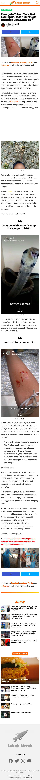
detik (22, 171)
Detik (10, 191)
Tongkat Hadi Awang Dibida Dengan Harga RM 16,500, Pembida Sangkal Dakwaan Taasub (23, 633)
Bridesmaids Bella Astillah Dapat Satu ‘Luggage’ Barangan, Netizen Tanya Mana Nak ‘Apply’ (24, 616)
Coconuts (14, 102)
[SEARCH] (37, 2)
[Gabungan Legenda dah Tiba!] (5, 706)
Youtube (23, 62)
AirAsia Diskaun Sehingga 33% (21, 712)
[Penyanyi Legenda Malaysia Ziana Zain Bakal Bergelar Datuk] (5, 642)
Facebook (15, 62)
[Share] (11, 32)
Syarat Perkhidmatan (14, 777)
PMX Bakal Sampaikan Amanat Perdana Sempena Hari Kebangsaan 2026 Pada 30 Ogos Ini (24, 608)
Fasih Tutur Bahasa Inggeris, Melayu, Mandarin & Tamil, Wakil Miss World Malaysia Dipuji (23, 625)
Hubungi (30, 776)
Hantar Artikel (11, 776)
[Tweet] (30, 32)
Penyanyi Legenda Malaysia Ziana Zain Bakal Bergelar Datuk (24, 641)
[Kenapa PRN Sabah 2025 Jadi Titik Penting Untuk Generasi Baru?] (5, 697)
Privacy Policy (27, 777)
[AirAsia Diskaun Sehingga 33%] (5, 714)
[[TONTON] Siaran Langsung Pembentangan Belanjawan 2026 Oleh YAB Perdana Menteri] (5, 689)
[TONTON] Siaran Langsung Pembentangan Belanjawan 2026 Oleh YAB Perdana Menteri (24, 688)
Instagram (5, 65)
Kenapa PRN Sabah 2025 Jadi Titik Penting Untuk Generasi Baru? (22, 696)
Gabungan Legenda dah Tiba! (21, 704)
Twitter (30, 62)
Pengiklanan (22, 776)
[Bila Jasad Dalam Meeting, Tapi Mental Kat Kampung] (20, 670)
